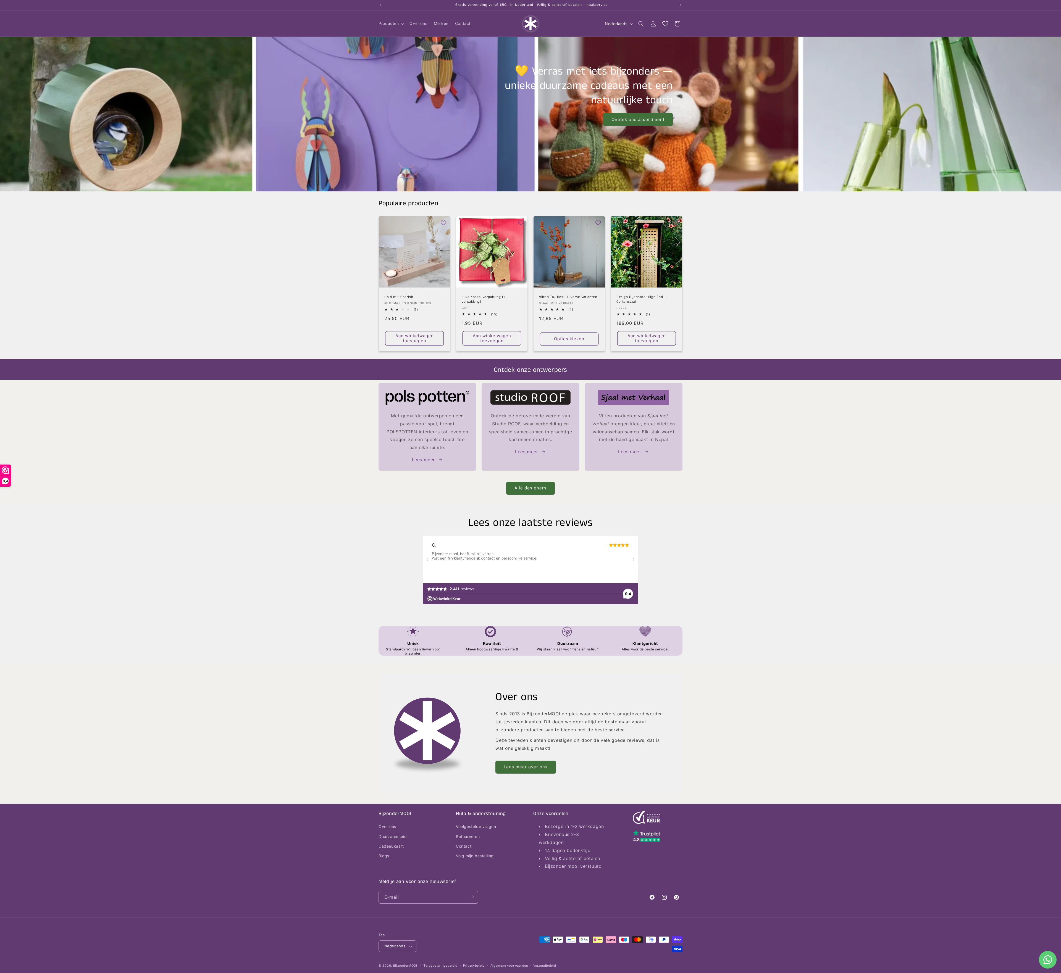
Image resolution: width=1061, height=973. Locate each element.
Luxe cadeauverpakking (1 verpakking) (483, 299)
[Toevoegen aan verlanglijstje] (443, 222)
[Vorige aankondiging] (380, 5)
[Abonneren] (472, 896)
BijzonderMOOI (405, 966)
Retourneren (468, 836)
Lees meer (423, 459)
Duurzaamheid (393, 836)
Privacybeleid (474, 965)
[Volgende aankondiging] (680, 5)
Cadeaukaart (391, 845)
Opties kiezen (569, 338)
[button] (390, 23)
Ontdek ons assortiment (638, 119)
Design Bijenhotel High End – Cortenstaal (641, 299)
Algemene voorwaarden (509, 965)
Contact (463, 845)
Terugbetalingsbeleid (441, 965)
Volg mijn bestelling (475, 855)
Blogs (384, 855)
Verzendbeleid (544, 965)
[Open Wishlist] (665, 24)
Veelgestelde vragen (476, 826)
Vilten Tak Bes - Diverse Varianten (568, 297)
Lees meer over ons (526, 766)
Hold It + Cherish (398, 297)
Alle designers (530, 488)
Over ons (387, 826)
